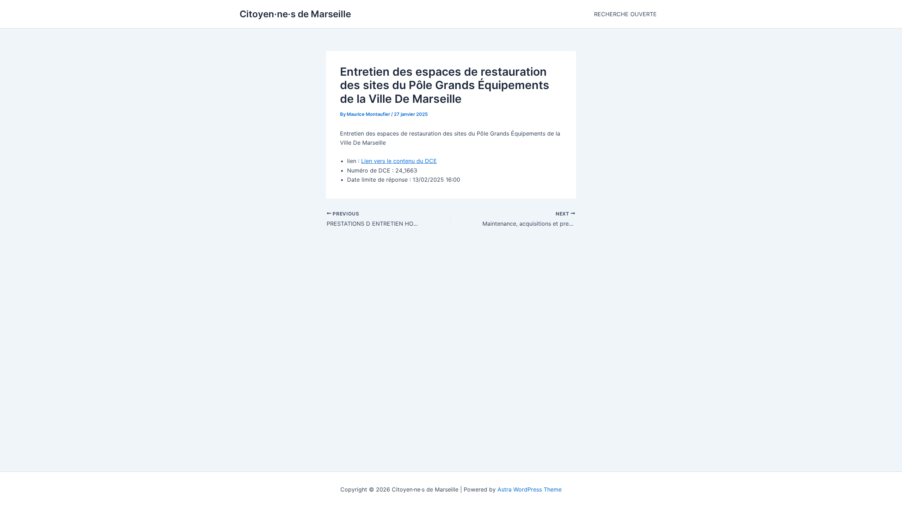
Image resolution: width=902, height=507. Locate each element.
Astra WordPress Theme (530, 489)
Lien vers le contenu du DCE (399, 160)
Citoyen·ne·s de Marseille (295, 13)
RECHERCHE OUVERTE (625, 14)
